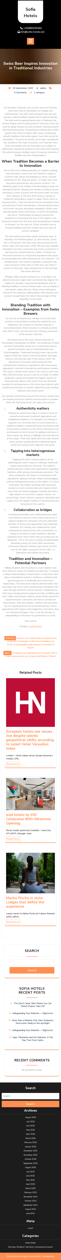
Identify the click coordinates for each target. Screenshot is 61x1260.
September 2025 (30, 1163)
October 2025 (30, 1159)
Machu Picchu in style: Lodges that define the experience (25, 902)
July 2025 (31, 1171)
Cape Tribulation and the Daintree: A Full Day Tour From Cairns (32, 1039)
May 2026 (30, 1130)
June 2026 (30, 1125)
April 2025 (30, 1184)
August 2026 (30, 1117)
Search (32, 951)
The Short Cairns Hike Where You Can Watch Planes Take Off (32, 1005)
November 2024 (30, 1196)
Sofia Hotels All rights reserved (22, 1256)
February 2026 (30, 1142)
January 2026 (30, 1146)
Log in (30, 1228)
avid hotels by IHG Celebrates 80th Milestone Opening (28, 819)
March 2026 (31, 1138)
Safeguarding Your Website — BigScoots (32, 1013)
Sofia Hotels (36, 626)
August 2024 (30, 1209)
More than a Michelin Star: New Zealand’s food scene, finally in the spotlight (32, 1022)
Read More (13, 764)
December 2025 (30, 1151)
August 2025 (30, 1167)
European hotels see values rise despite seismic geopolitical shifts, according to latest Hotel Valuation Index (30, 740)
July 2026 (31, 1121)
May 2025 (30, 1180)
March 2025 (31, 1188)
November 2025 (30, 1155)
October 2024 (30, 1201)
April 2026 (30, 1134)
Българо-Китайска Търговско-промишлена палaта (30, 1247)
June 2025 (30, 1176)
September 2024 (30, 1205)
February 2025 (30, 1192)
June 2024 (30, 1213)
